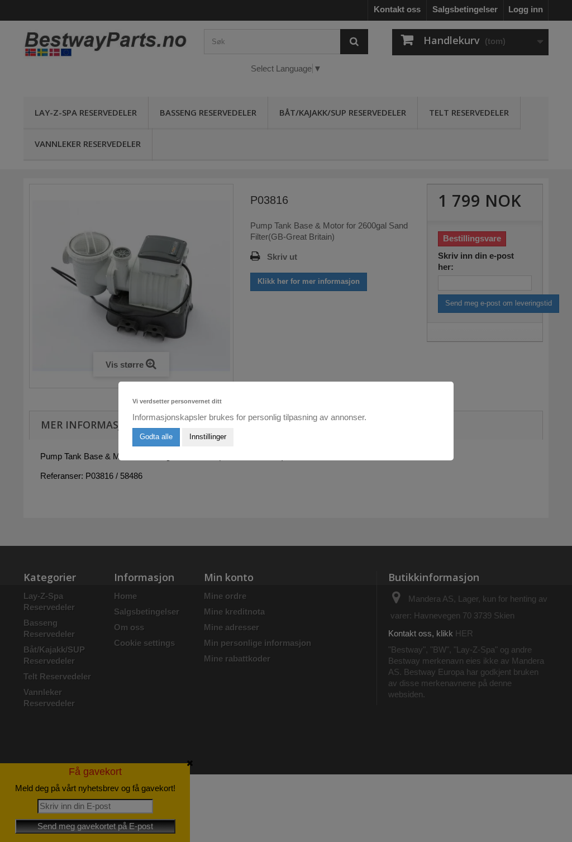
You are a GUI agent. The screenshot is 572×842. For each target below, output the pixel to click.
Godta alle (156, 436)
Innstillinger (207, 436)
